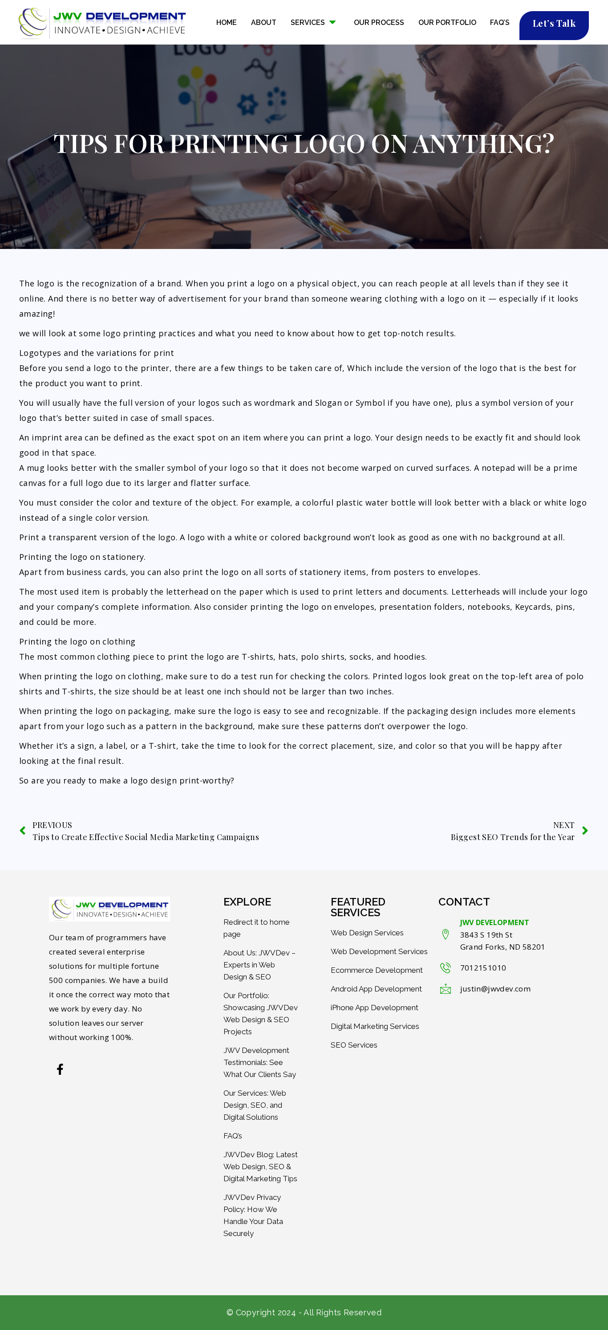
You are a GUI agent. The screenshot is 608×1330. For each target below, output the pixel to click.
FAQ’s (500, 22)
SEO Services (354, 1044)
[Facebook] (60, 1069)
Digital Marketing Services (375, 1026)
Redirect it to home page (256, 928)
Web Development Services (379, 951)
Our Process (379, 22)
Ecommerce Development (377, 970)
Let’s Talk (554, 23)
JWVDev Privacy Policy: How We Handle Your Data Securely (253, 1215)
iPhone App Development (374, 1007)
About (263, 22)
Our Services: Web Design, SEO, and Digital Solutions (254, 1105)
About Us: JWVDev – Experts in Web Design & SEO (259, 964)
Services (308, 22)
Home (226, 22)
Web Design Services (367, 932)
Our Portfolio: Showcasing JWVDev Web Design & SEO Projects (260, 1013)
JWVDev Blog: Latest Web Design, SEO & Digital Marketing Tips (260, 1166)
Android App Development (376, 988)
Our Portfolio (447, 22)
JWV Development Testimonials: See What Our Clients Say (259, 1062)
